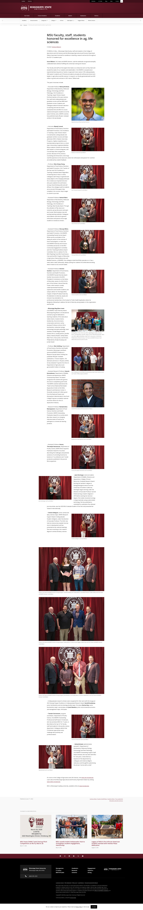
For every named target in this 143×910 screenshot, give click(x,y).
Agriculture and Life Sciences (116, 800)
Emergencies (60, 868)
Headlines (24, 20)
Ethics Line (74, 882)
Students (57, 16)
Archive (61, 20)
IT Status (58, 870)
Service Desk (73, 897)
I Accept (94, 907)
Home (21, 25)
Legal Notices (81, 882)
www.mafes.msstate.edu (53, 782)
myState (24, 1)
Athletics (90, 870)
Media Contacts (91, 20)
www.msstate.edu (84, 786)
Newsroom (25, 25)
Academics (75, 868)
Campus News (93, 799)
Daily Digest (70, 20)
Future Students (42, 16)
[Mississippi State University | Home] (36, 8)
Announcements (34, 20)
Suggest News (81, 20)
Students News (111, 799)
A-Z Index (100, 1)
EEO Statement (68, 882)
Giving (90, 872)
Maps (106, 1)
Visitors (96, 16)
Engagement (91, 868)
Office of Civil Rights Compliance (101, 890)
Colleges (53, 20)
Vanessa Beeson (56, 47)
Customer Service (60, 882)
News (111, 1)
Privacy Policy (78, 907)
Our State (26, 16)
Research (74, 870)
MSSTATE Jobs (60, 872)
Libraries (74, 872)
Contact (117, 1)
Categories (44, 20)
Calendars (93, 1)
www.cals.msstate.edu (87, 777)
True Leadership (119, 799)
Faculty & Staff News (102, 799)
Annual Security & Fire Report (91, 882)
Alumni (70, 16)
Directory (30, 1)
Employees (83, 16)
